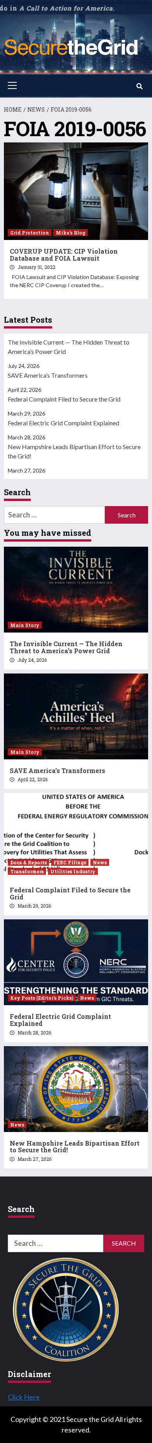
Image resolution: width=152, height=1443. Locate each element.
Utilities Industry (72, 871)
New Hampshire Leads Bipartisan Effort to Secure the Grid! (74, 451)
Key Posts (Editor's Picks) (41, 998)
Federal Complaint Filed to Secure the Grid (64, 399)
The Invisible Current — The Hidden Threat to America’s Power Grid (68, 346)
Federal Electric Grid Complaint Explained (63, 423)
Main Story (24, 625)
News (100, 862)
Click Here (24, 1397)
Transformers (27, 871)
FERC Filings (69, 862)
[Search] (139, 86)
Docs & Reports (28, 862)
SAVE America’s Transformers (48, 375)
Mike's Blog (70, 232)
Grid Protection (29, 232)
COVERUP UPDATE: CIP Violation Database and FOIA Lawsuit (64, 254)
